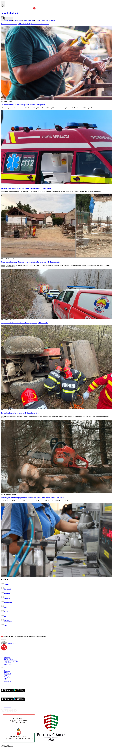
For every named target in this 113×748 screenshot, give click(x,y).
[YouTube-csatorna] (5, 712)
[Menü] (6, 18)
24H (2, 20)
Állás (42, 20)
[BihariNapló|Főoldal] (34, 743)
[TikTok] (12, 712)
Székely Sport (7, 677)
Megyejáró (26, 20)
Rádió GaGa (7, 681)
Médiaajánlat (7, 663)
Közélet (6, 20)
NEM (3, 641)
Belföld (10, 20)
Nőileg (6, 678)
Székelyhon (7, 671)
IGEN (4, 640)
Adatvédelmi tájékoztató (10, 660)
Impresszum (7, 657)
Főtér (5, 679)
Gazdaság (15, 20)
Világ (39, 20)
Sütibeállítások (8, 664)
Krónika (6, 672)
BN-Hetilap (51, 20)
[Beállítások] (2, 18)
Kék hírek (31, 20)
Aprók (46, 20)
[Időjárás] (3, 5)
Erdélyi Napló (7, 674)
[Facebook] (2, 712)
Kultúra (20, 20)
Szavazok (3, 643)
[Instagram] (9, 712)
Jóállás (5, 682)
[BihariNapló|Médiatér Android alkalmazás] (19, 691)
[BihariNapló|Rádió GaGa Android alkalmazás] (19, 700)
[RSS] (15, 712)
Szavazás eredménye (12, 643)
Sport (36, 20)
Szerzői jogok (7, 658)
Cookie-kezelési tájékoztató (11, 661)
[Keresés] (2, 2)
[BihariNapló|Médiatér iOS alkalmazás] (7, 691)
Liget (5, 675)
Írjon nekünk (7, 707)
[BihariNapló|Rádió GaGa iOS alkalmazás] (7, 700)
